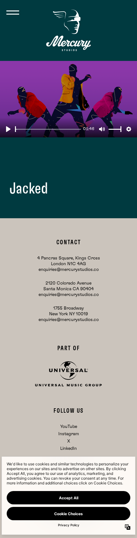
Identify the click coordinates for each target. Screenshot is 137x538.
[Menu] (12, 12)
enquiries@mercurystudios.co (69, 269)
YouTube (68, 426)
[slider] (48, 129)
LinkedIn (68, 448)
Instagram (68, 434)
